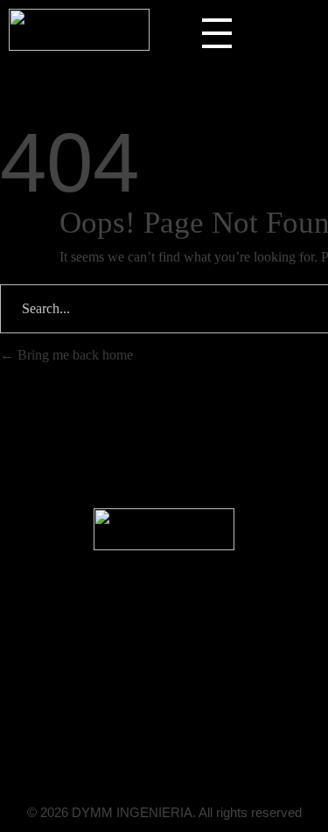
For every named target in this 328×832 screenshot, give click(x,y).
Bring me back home (73, 354)
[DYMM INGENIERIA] (79, 30)
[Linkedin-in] (114, 737)
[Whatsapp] (181, 737)
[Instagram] (214, 737)
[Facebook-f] (148, 737)
